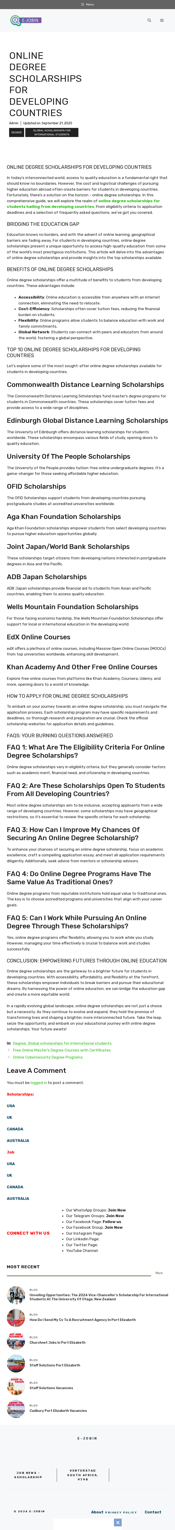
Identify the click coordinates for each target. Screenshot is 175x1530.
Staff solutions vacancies (51, 1388)
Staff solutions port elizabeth (55, 1365)
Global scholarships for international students (52, 132)
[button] (149, 20)
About (97, 1512)
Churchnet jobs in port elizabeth (57, 1343)
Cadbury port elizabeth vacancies (58, 1411)
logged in (39, 1082)
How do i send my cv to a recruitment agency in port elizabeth (83, 1320)
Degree (16, 132)
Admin (13, 123)
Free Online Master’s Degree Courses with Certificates (62, 1050)
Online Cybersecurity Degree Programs (48, 1057)
